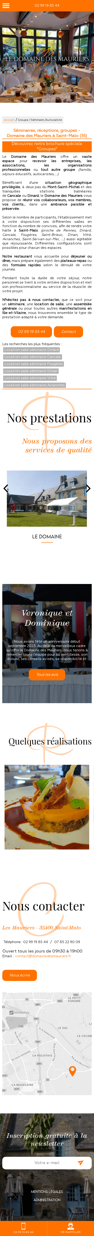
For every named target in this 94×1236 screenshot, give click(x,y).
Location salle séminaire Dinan (30, 371)
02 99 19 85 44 (47, 5)
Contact (68, 332)
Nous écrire (20, 975)
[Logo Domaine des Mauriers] (46, 58)
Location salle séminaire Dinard (31, 350)
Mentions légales (47, 1191)
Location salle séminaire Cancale (32, 357)
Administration (47, 1200)
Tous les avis (47, 675)
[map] (46, 1043)
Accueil (9, 120)
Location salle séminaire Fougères (33, 364)
